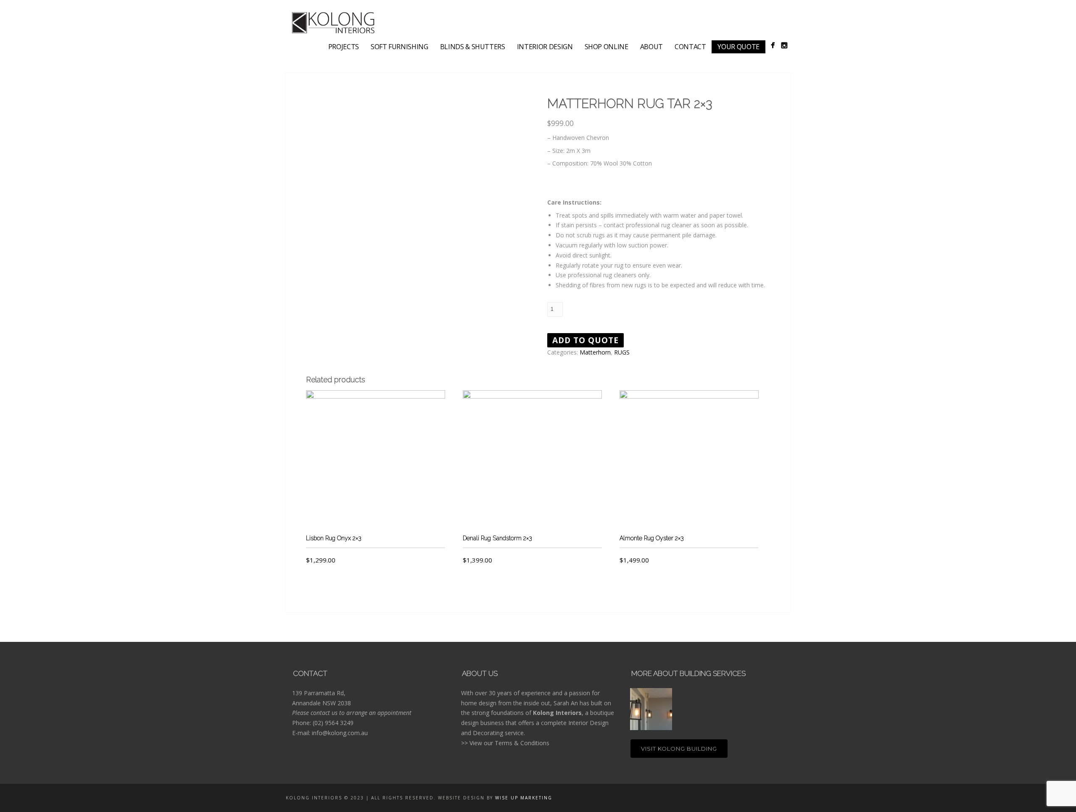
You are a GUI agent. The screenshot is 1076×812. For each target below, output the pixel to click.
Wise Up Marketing (523, 798)
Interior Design (545, 46)
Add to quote (585, 340)
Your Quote (738, 46)
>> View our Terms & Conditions (505, 743)
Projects (343, 46)
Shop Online (606, 46)
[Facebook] (772, 45)
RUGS (622, 352)
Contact (690, 46)
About (651, 46)
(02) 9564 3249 (333, 723)
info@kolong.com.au (340, 733)
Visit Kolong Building (679, 748)
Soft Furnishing (399, 46)
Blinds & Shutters (472, 46)
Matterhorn (595, 352)
